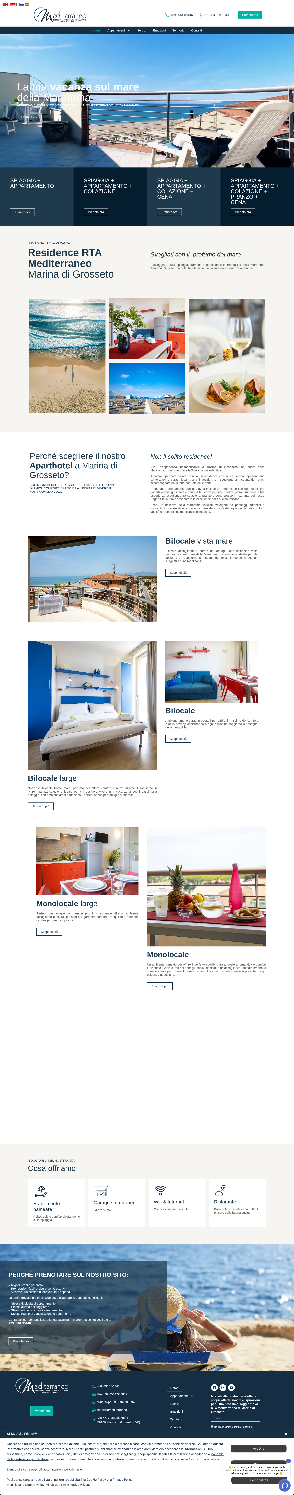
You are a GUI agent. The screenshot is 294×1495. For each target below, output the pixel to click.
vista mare (199, 541)
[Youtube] (231, 1387)
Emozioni (159, 30)
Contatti (196, 30)
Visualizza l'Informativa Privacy (68, 1484)
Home (96, 30)
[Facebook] (214, 1387)
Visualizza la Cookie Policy (25, 1484)
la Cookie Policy (94, 1479)
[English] (5, 4)
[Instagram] (222, 1387)
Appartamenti (116, 30)
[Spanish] (27, 4)
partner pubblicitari (68, 1479)
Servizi (141, 30)
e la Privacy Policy (119, 1479)
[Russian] (22, 4)
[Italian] (18, 4)
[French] (9, 4)
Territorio (178, 30)
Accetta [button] (258, 1448)
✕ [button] (286, 1434)
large (52, 778)
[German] (13, 4)
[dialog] (147, 1462)
